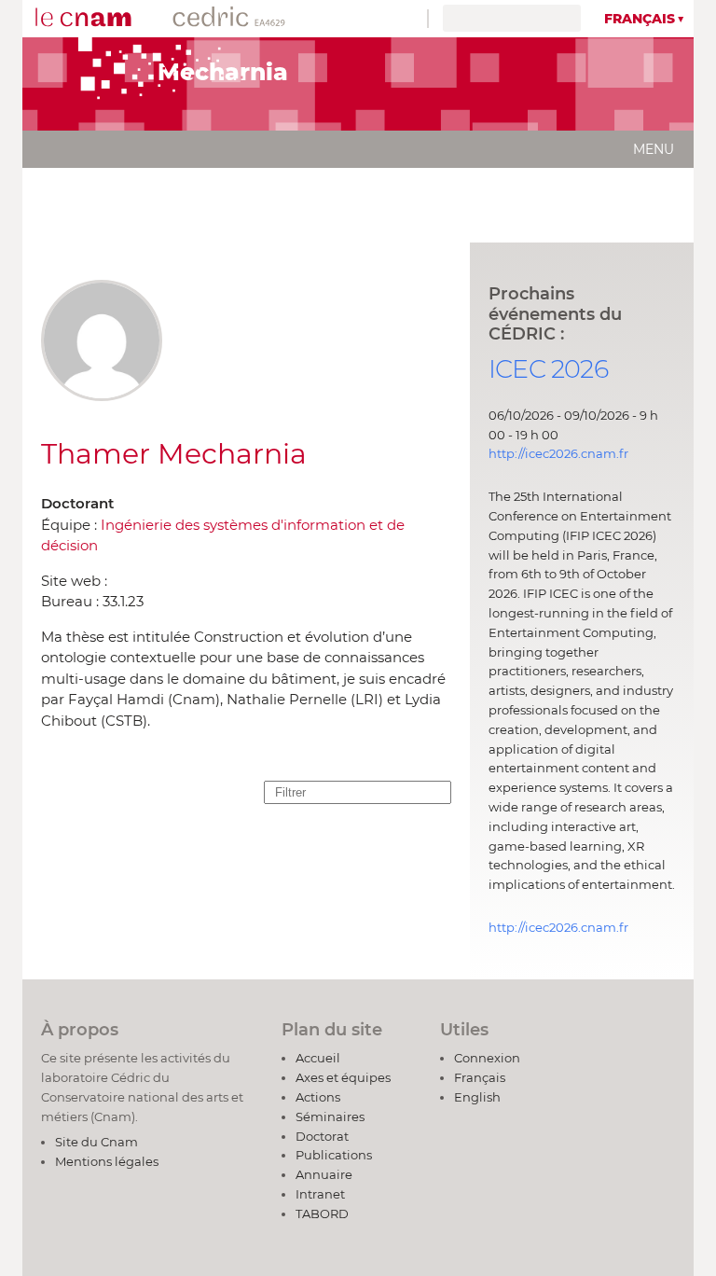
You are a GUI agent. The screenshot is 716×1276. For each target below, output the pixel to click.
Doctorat (322, 1136)
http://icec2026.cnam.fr (558, 453)
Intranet (320, 1193)
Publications (334, 1154)
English (477, 1096)
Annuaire (324, 1174)
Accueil (318, 1057)
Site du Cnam (96, 1141)
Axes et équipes (343, 1077)
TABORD (322, 1213)
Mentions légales (106, 1161)
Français (639, 18)
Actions (318, 1096)
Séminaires (330, 1116)
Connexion (487, 1057)
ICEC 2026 (548, 369)
